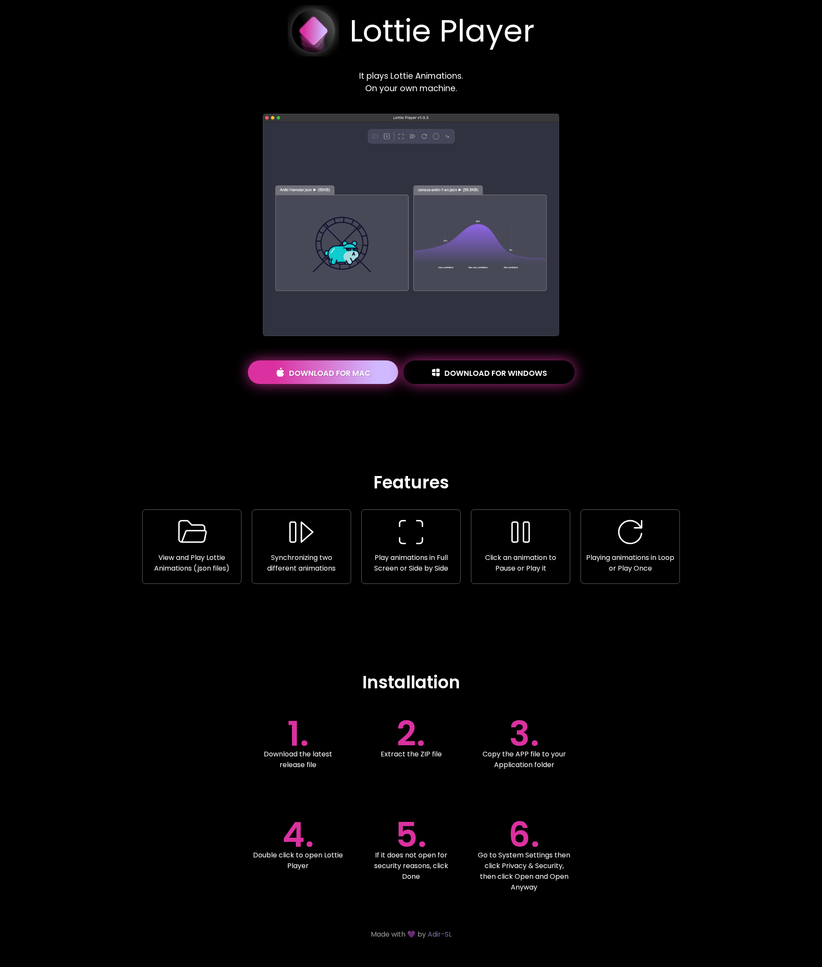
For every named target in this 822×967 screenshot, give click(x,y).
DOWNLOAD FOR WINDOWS (495, 373)
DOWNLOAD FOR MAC (329, 373)
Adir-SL (440, 934)
